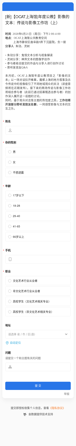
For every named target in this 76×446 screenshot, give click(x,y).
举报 (66, 394)
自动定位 (15, 343)
